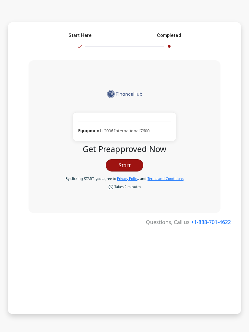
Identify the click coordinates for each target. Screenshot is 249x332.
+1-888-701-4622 (211, 222)
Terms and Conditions (166, 178)
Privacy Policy (127, 178)
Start (125, 165)
